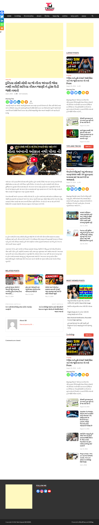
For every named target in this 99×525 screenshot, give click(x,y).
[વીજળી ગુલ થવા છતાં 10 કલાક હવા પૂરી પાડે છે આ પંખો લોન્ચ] (72, 118)
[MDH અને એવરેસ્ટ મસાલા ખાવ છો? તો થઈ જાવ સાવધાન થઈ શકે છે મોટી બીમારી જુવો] (54, 280)
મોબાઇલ (39, 16)
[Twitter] (15, 102)
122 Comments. (23, 94)
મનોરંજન (64, 16)
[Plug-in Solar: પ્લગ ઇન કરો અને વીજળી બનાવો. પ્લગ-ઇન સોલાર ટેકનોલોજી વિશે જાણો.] (72, 454)
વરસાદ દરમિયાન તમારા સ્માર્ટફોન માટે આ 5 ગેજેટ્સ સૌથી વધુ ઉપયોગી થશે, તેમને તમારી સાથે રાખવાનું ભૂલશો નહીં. (86, 217)
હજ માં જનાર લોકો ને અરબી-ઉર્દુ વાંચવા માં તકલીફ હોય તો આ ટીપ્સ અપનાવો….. (14, 290)
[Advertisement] (34, 36)
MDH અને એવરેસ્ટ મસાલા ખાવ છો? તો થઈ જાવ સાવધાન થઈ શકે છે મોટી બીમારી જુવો (53, 290)
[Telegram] (45, 491)
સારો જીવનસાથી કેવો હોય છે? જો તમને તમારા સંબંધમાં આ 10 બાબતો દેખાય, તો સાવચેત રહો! (86, 134)
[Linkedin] (18, 102)
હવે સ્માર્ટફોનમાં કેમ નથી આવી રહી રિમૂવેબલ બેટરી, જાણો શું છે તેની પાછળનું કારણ (79, 325)
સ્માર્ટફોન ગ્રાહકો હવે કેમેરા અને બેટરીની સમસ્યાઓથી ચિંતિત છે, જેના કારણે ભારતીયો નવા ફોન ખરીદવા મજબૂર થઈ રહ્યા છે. (86, 440)
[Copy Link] (22, 102)
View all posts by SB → (27, 324)
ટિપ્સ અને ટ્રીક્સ (28, 16)
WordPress (82, 522)
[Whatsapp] (7, 102)
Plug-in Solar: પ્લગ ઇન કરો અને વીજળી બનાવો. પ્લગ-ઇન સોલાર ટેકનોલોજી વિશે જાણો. (86, 458)
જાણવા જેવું (56, 16)
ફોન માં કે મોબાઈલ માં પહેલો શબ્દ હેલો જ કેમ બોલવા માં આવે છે (32, 289)
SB (16, 94)
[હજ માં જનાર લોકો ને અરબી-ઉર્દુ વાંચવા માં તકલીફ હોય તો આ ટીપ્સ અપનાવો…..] (14, 280)
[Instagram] (42, 491)
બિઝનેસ (47, 16)
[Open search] (92, 16)
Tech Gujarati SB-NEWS (24, 522)
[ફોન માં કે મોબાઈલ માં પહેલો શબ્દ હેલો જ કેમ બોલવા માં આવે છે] (34, 280)
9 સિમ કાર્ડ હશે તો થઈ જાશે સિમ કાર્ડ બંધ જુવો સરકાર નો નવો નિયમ (79, 81)
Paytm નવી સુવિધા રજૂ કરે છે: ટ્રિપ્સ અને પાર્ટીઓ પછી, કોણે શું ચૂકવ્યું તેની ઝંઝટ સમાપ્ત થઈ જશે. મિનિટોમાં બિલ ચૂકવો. (86, 235)
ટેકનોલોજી (18, 16)
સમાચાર (84, 16)
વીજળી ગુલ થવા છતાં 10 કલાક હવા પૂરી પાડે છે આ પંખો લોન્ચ (86, 120)
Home (9, 16)
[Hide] (1, 32)
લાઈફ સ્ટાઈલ (74, 16)
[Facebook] (11, 102)
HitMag (91, 522)
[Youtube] (49, 491)
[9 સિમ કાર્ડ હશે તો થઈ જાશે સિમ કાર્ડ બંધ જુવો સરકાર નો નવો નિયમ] (79, 65)
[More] (26, 102)
